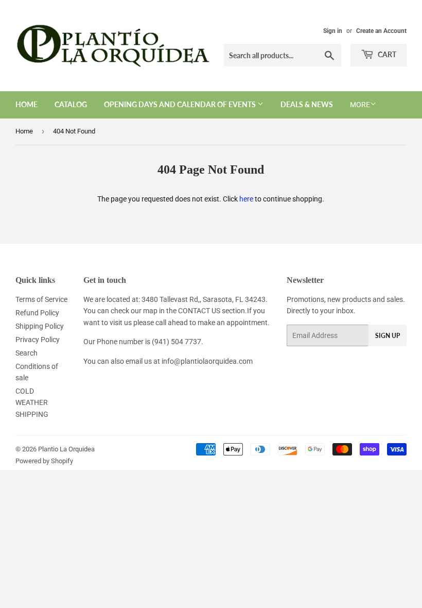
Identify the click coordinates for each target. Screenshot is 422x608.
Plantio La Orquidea (66, 449)
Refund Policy (37, 313)
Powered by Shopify (44, 461)
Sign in (332, 31)
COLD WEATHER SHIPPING (31, 402)
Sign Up (387, 336)
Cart (386, 54)
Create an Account (381, 31)
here (246, 199)
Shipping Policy (39, 326)
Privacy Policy (37, 339)
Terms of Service (41, 299)
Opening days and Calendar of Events (180, 104)
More (360, 104)
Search (26, 353)
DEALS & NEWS (306, 104)
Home (26, 104)
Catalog (71, 104)
